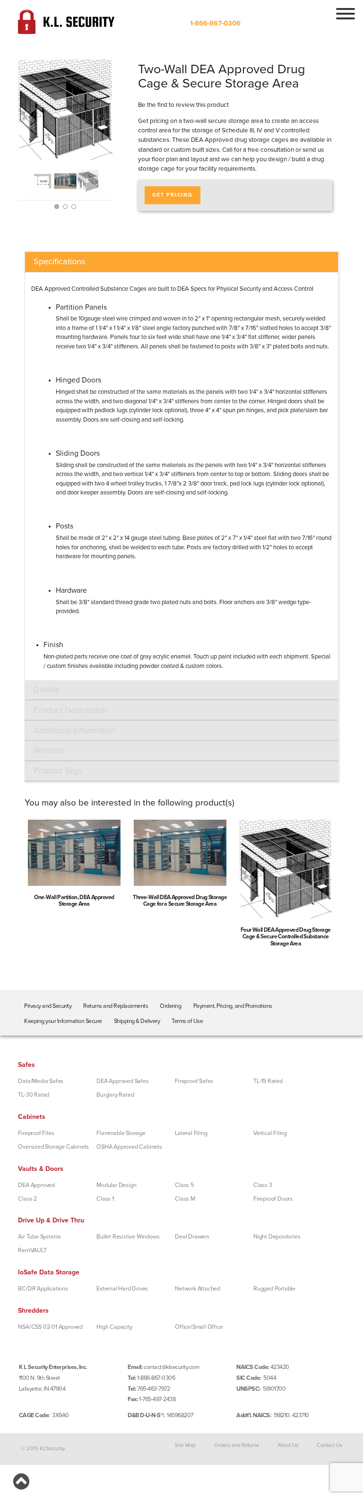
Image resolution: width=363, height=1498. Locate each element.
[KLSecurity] (66, 30)
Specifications (59, 261)
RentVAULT (32, 1250)
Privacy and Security (47, 1006)
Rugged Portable (274, 1288)
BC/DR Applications (43, 1288)
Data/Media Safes (40, 1081)
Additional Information (74, 730)
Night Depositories (276, 1236)
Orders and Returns (236, 1445)
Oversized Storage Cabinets (53, 1147)
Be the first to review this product (183, 105)
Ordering (170, 1006)
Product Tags (58, 770)
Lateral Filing (191, 1133)
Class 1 (105, 1199)
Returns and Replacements (115, 1006)
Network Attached (197, 1288)
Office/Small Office (199, 1327)
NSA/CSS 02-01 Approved (50, 1327)
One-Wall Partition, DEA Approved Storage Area (74, 901)
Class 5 (184, 1185)
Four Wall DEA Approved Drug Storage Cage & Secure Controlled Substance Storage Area (286, 937)
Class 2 (27, 1199)
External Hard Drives (122, 1288)
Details (46, 689)
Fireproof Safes (194, 1081)
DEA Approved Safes (122, 1081)
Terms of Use (187, 1021)
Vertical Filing (270, 1133)
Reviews (49, 750)
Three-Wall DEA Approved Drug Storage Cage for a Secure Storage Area (180, 901)
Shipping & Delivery (137, 1021)
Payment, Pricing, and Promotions (232, 1006)
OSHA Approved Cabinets (129, 1147)
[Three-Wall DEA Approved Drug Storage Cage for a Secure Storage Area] (180, 855)
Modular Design (116, 1185)
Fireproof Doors (273, 1199)
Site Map (185, 1445)
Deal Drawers (192, 1236)
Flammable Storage (121, 1133)
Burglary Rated (115, 1095)
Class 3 (262, 1185)
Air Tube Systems (39, 1236)
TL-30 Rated (33, 1095)
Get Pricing (172, 195)
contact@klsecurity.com (171, 1367)
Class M (185, 1199)
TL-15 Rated (268, 1081)
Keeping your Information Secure (63, 1021)
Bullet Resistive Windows (127, 1236)
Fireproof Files (36, 1133)
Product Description (70, 710)
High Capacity (114, 1327)
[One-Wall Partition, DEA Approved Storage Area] (74, 855)
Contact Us (329, 1445)
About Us (287, 1445)
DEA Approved (36, 1185)
